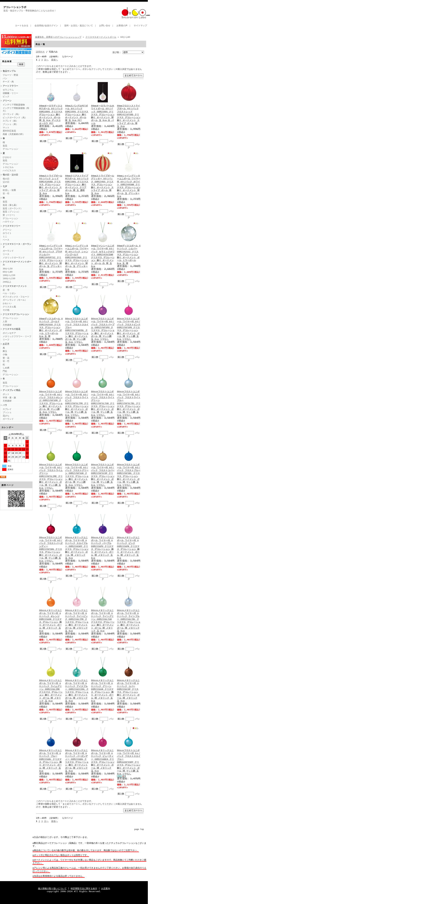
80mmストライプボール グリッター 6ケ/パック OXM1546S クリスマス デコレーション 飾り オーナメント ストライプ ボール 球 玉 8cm (102, 184)
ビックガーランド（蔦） (15, 117)
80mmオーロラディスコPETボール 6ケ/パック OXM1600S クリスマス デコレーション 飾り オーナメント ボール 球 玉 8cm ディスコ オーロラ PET (51, 114)
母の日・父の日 (10, 174)
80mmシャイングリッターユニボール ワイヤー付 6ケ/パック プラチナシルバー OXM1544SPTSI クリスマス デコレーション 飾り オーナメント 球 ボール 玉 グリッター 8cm (51, 257)
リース (6, 254)
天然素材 (7, 325)
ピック (6, 96)
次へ (46, 59)
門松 (5, 371)
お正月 (6, 344)
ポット (6, 394)
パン (5, 78)
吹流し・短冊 (9, 190)
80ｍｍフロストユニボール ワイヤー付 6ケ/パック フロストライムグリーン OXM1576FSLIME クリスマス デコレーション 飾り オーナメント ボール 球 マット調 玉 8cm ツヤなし (51, 476)
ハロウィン (8, 221)
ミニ (5, 236)
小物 (5, 354)
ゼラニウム (8, 89)
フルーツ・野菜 (10, 75)
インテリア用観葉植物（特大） (16, 109)
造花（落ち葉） (10, 205)
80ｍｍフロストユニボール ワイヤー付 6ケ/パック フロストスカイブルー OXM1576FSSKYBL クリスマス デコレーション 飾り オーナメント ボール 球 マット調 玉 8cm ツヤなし (76, 330)
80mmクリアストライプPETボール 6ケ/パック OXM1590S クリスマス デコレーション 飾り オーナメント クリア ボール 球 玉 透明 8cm (77, 184)
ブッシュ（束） (10, 124)
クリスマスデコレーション (16, 314)
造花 (5, 145)
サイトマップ (140, 25)
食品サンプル (9, 71)
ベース (6, 240)
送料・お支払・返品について (78, 25)
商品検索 (7, 61)
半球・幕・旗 (9, 397)
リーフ (6, 339)
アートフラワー (10, 86)
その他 (6, 310)
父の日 (6, 182)
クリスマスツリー (11, 226)
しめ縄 (6, 367)
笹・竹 (6, 193)
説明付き (40, 52)
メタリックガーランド (14, 257)
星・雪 (6, 290)
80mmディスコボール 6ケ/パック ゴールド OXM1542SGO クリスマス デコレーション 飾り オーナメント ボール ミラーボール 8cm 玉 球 (51, 327)
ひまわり (7, 157)
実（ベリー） (9, 215)
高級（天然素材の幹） (14, 134)
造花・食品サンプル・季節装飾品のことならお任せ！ (29, 10)
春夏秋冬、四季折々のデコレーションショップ (58, 37)
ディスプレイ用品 (11, 390)
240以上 (7, 282)
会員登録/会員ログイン (46, 25)
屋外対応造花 (9, 131)
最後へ (54, 59)
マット (6, 127)
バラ (5, 405)
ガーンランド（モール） (15, 300)
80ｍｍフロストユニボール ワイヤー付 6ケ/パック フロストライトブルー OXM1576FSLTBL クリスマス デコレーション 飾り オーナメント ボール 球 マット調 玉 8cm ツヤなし (128, 403)
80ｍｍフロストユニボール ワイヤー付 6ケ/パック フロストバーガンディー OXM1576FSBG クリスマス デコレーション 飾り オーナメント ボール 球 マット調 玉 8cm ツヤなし (51, 549)
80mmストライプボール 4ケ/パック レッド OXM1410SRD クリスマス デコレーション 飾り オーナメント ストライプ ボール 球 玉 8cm (50, 184)
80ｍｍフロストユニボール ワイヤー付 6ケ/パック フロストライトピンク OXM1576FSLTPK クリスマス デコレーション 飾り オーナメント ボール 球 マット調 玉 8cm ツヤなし (76, 403)
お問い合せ (104, 25)
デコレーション (10, 149)
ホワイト (7, 233)
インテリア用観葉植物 (14, 104)
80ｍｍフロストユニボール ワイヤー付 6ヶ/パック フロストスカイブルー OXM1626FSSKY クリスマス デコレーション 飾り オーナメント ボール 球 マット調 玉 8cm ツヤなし (128, 762)
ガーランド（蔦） (11, 114)
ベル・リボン (9, 293)
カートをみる (21, 25)
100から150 (9, 275)
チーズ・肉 (8, 81)
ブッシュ (7, 412)
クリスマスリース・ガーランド (17, 245)
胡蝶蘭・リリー (10, 93)
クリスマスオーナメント (15, 286)
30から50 (8, 268)
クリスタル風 (9, 306)
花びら (6, 415)
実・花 (6, 358)
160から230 (9, 278)
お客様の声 (121, 25)
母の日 (6, 178)
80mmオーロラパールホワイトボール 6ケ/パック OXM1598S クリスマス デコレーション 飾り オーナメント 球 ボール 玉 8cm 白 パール (102, 114)
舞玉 (5, 351)
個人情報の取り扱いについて (52, 888)
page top (139, 829)
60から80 (8, 272)
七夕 (5, 186)
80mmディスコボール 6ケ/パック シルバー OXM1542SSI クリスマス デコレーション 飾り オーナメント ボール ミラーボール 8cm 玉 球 (129, 254)
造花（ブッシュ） (11, 211)
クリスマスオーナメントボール (17, 263)
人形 (5, 321)
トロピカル (8, 167)
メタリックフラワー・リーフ (17, 336)
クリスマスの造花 (11, 329)
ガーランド (8, 251)
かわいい (7, 303)
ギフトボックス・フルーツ (16, 296)
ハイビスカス (9, 170)
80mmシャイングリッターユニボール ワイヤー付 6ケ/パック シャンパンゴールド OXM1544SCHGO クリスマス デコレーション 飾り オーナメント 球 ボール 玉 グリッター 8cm (76, 257)
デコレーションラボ (14, 7)
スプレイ (7, 409)
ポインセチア (9, 333)
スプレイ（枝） (10, 121)
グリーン (7, 100)
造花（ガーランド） (13, 208)
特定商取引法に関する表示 (84, 888)
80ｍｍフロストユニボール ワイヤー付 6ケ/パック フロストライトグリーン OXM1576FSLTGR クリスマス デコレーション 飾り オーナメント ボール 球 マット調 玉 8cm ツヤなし (102, 403)
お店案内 (105, 888)
